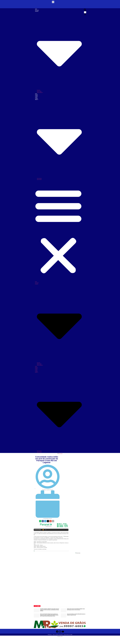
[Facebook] (57, 631)
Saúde (36, 97)
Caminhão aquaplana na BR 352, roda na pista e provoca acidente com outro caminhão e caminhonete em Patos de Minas (49, 609)
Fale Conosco (39, 178)
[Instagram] (60, 631)
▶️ (43, 529)
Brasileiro (38, 90)
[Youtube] (63, 631)
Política (36, 368)
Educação (37, 10)
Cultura (36, 98)
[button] (58, 230)
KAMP (71, 634)
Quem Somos (39, 179)
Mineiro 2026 (39, 91)
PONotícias (50, 634)
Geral (36, 93)
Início (36, 281)
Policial (36, 94)
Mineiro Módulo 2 (40, 92)
